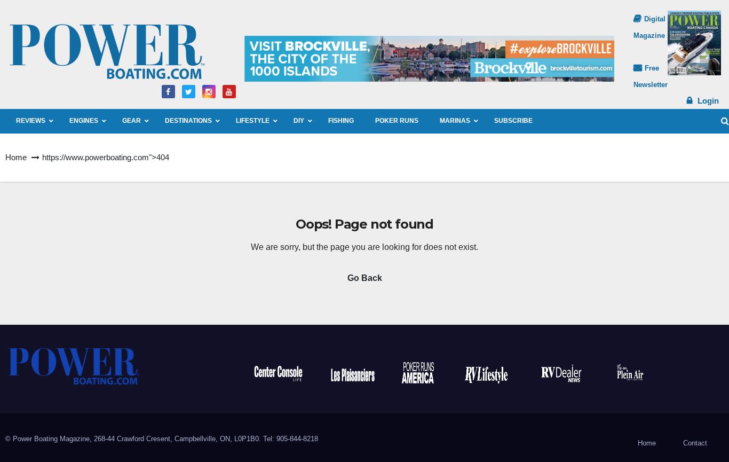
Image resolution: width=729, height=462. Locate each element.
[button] (725, 121)
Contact (695, 443)
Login (708, 100)
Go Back (364, 278)
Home (16, 157)
